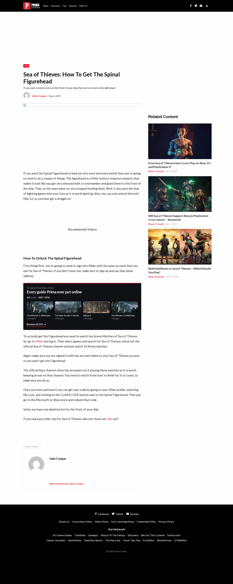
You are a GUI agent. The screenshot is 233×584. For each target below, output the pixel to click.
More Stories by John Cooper (66, 483)
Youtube (134, 513)
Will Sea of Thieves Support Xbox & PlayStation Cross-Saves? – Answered (178, 217)
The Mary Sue (112, 540)
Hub (109, 419)
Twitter (119, 513)
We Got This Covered (153, 535)
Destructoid (173, 535)
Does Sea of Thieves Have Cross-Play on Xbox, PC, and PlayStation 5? (179, 165)
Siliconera (133, 535)
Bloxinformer (164, 540)
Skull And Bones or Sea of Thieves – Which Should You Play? (179, 270)
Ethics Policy (102, 521)
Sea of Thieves (31, 447)
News (46, 6)
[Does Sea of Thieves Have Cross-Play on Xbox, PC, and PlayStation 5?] (180, 141)
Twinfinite (79, 535)
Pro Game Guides (62, 535)
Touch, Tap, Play (131, 540)
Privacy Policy (166, 521)
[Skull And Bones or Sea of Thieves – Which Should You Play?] (180, 247)
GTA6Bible (180, 540)
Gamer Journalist (56, 540)
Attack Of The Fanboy (113, 535)
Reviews (73, 6)
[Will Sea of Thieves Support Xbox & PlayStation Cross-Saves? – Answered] (180, 194)
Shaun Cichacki (156, 171)
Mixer (39, 341)
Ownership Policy (146, 521)
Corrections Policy (82, 521)
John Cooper (39, 95)
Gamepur (93, 535)
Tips (64, 6)
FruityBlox (148, 540)
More (85, 7)
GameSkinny (74, 540)
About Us (83, 4)
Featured (55, 6)
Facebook (103, 513)
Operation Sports (93, 540)
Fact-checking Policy (122, 521)
